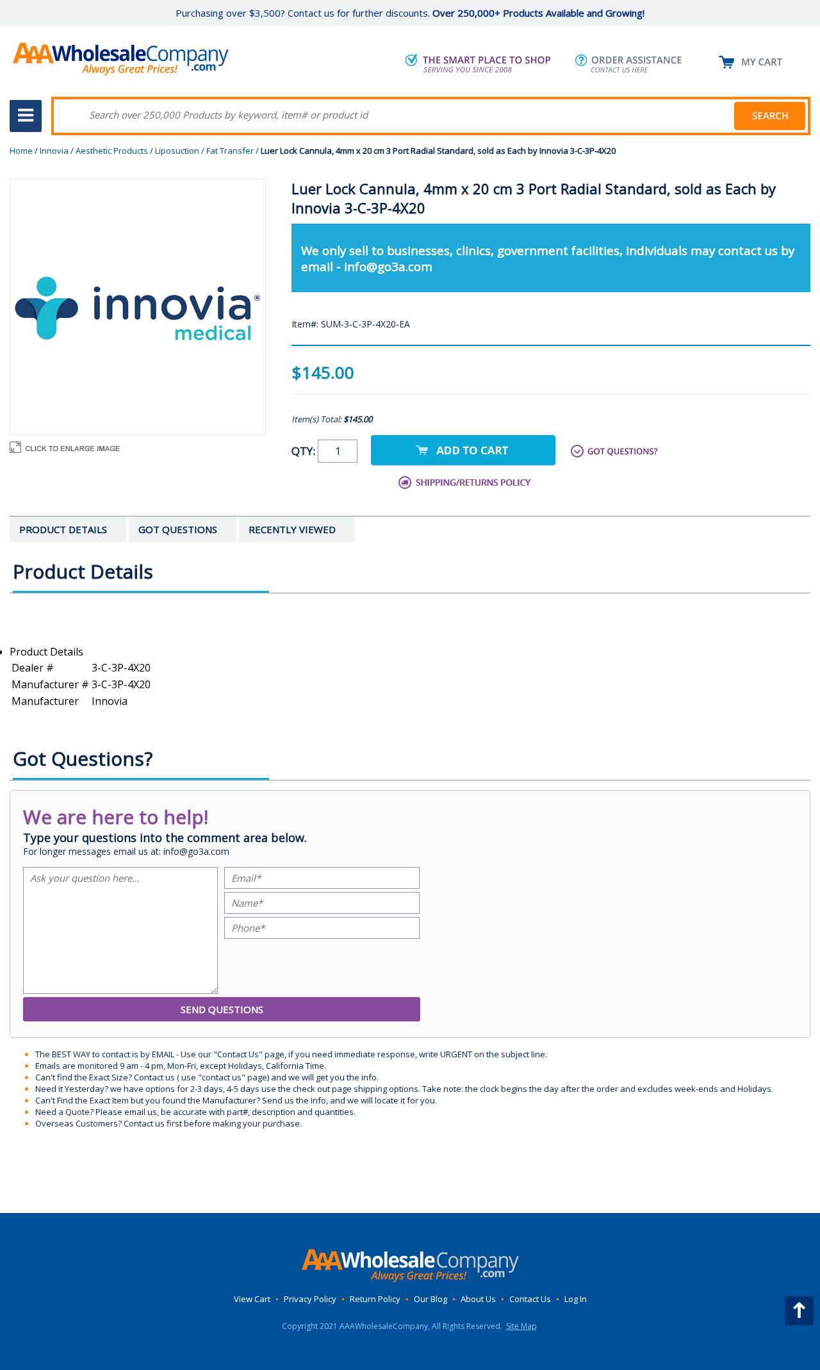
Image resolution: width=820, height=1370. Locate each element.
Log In (575, 1299)
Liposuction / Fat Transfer (204, 150)
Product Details (46, 652)
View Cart (252, 1299)
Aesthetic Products (112, 150)
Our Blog (430, 1299)
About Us (478, 1299)
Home (21, 150)
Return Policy (375, 1299)
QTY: (304, 450)
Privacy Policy (310, 1299)
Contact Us (530, 1299)
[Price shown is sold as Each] (410, 637)
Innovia (54, 150)
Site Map (521, 1326)
